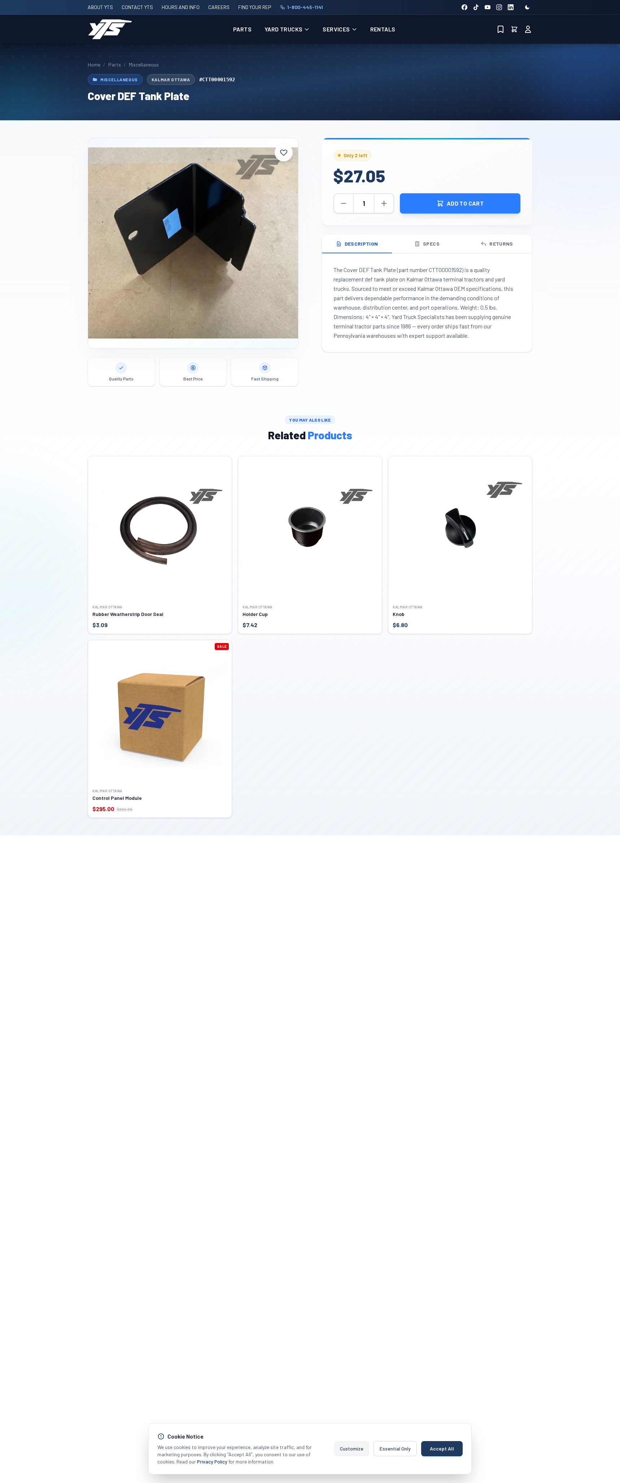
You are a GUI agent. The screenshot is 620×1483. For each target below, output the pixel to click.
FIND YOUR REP (254, 7)
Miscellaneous (144, 64)
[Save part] (284, 152)
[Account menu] (528, 29)
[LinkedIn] (511, 7)
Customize (351, 1448)
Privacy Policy (212, 1461)
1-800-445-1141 (305, 7)
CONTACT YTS (137, 7)
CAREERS (219, 7)
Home (94, 64)
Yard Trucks (283, 29)
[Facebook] (464, 7)
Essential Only (395, 1448)
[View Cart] (514, 29)
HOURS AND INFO (181, 7)
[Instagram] (499, 7)
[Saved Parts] (500, 29)
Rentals (383, 29)
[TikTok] (476, 7)
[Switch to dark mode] (527, 7)
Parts (242, 29)
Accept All (442, 1448)
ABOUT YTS (100, 7)
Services (336, 29)
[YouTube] (487, 7)
